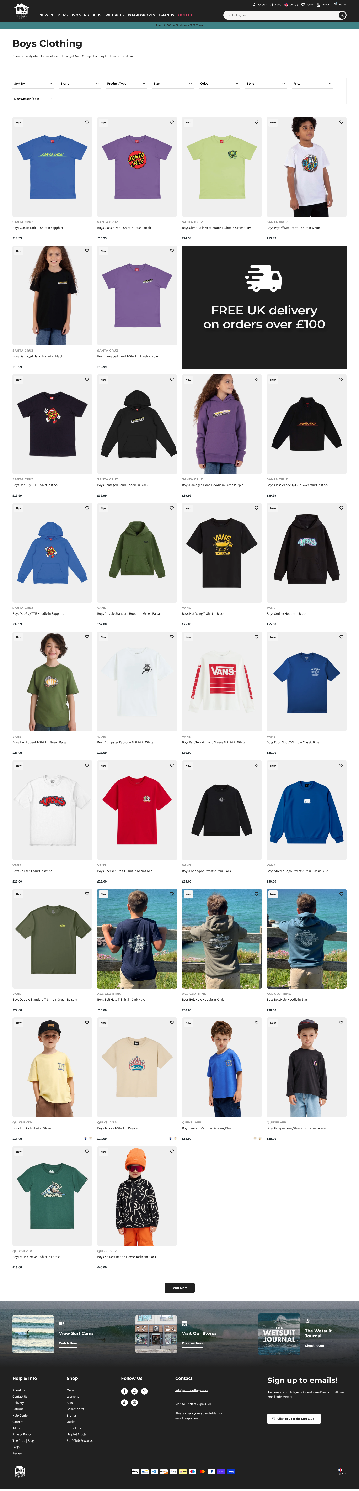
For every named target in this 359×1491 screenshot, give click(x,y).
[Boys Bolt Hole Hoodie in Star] (307, 939)
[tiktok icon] (124, 1405)
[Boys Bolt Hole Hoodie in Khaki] (222, 939)
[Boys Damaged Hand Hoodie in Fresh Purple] (222, 424)
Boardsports (141, 15)
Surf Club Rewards (80, 1440)
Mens (62, 15)
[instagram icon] (134, 1393)
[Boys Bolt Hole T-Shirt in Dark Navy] (137, 939)
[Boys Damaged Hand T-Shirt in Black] (52, 295)
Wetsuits (114, 15)
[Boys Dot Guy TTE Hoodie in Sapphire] (52, 553)
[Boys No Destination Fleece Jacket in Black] (137, 1196)
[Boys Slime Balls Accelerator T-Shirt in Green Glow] (222, 167)
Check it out (314, 1346)
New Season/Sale (26, 98)
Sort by (19, 83)
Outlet (185, 15)
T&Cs (16, 1428)
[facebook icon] (124, 1393)
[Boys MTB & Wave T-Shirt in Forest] (52, 1196)
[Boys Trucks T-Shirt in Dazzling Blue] (85, 1138)
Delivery (18, 1403)
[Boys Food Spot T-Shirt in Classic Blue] (307, 681)
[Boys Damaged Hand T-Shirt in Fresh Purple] (137, 295)
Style (250, 83)
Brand (65, 83)
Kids (97, 15)
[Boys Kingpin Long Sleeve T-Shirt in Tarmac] (307, 1067)
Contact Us (19, 1396)
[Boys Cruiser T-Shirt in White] (52, 810)
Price (296, 83)
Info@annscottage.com (191, 1390)
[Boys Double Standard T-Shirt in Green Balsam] (52, 939)
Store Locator (76, 1428)
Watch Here (68, 1343)
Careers (17, 1421)
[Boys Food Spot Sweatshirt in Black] (222, 810)
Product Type (116, 83)
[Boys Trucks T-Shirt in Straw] (52, 1067)
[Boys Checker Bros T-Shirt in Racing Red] (137, 810)
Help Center (20, 1415)
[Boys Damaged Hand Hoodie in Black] (137, 424)
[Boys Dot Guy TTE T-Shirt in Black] (52, 424)
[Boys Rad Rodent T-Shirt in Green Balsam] (52, 681)
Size (157, 83)
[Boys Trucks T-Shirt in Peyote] (90, 1138)
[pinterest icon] (144, 1393)
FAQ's (16, 1447)
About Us (18, 1390)
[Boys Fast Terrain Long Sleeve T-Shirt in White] (222, 681)
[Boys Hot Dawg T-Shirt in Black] (222, 553)
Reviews (18, 1453)
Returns (17, 1409)
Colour (205, 83)
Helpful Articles (77, 1434)
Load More (180, 1288)
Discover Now (192, 1343)
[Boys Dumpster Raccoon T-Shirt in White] (137, 681)
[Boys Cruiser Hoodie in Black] (307, 553)
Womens (80, 15)
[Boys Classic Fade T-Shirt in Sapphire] (52, 167)
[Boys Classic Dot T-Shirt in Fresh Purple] (137, 167)
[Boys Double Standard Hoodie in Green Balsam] (137, 553)
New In (46, 15)
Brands (166, 15)
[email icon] (134, 1405)
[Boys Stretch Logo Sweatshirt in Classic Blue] (307, 810)
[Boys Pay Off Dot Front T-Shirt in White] (307, 167)
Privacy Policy (21, 1434)
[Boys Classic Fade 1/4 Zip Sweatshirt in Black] (307, 424)
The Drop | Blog (23, 1440)
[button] (87, 122)
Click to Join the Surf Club (295, 1419)
